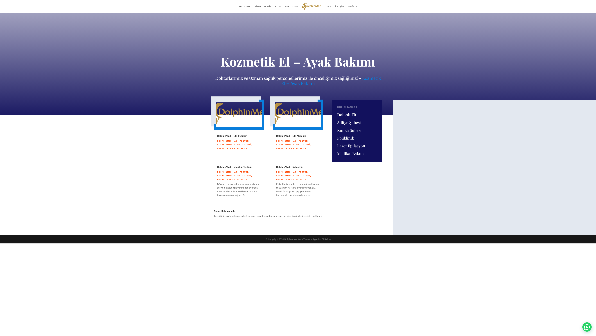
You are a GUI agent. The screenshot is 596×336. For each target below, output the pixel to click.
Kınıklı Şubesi (349, 130)
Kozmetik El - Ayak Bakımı (233, 148)
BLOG (278, 6)
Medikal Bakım (350, 153)
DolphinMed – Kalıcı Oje (289, 166)
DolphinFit (346, 114)
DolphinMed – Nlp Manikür (291, 135)
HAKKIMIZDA (291, 6)
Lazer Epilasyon (351, 145)
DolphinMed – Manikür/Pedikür (235, 166)
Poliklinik (345, 137)
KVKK (328, 6)
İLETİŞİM (339, 6)
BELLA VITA (245, 6)
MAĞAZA (352, 6)
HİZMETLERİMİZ (263, 6)
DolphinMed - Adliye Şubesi (234, 141)
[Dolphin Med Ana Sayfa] (312, 8)
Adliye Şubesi (349, 122)
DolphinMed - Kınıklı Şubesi (234, 144)
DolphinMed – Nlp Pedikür (232, 135)
